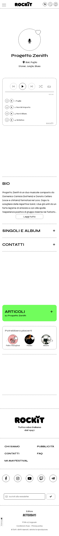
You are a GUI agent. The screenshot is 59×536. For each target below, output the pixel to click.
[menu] (3, 4)
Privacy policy (37, 526)
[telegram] (53, 478)
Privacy (2, 522)
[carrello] (45, 4)
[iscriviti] (50, 497)
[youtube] (29, 478)
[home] (23, 4)
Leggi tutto (29, 216)
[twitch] (41, 478)
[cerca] (50, 4)
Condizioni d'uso (23, 526)
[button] (7, 341)
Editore (28, 512)
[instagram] (17, 478)
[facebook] (6, 478)
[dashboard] (56, 4)
